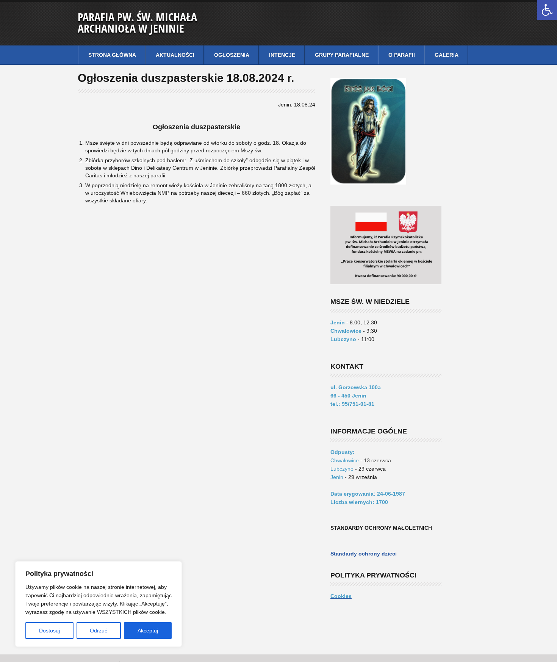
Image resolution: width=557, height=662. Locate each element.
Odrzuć (98, 631)
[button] (547, 10)
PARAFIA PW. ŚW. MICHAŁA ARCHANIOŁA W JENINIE (137, 22)
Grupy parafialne (342, 55)
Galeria (446, 55)
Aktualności (175, 55)
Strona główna (112, 55)
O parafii (401, 55)
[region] (98, 604)
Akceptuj (148, 631)
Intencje (282, 55)
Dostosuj (49, 631)
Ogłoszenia (231, 55)
